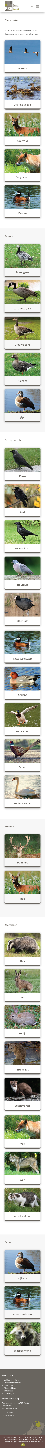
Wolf (22, 1179)
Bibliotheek (8, 1391)
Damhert (22, 862)
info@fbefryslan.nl (9, 1415)
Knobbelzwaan (22, 803)
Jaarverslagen (9, 1393)
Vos (22, 1143)
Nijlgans (22, 417)
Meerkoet (22, 621)
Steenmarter (22, 1105)
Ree (22, 898)
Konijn (22, 1033)
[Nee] (42, 1441)
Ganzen (22, 68)
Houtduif (22, 584)
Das (22, 961)
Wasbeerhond (22, 1350)
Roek (22, 512)
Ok (23, 1445)
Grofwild (22, 141)
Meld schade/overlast (12, 1383)
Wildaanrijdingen (10, 1388)
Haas (22, 997)
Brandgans (22, 272)
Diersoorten (8, 1385)
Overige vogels (22, 104)
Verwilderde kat (22, 1216)
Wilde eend (22, 731)
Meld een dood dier (11, 1380)
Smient (22, 695)
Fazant (23, 767)
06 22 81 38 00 (7, 1413)
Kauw (22, 476)
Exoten (22, 213)
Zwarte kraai (22, 548)
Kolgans (22, 381)
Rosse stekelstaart (22, 658)
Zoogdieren (22, 177)
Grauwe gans (22, 344)
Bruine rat (22, 1069)
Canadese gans (23, 308)
